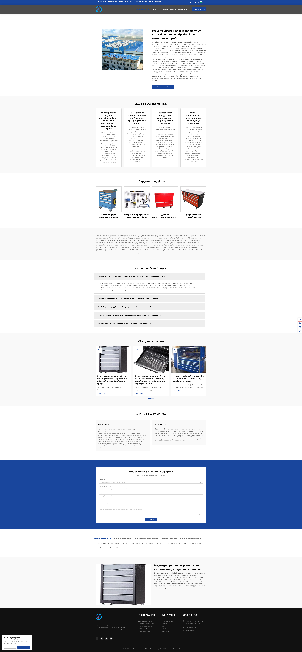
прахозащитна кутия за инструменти (146, 543)
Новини (173, 9)
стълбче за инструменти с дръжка (140, 547)
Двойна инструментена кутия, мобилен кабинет (165, 216)
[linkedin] (195, 2)
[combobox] (103, 489)
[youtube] (198, 2)
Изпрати (151, 519)
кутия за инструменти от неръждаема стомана (184, 543)
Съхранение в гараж (144, 631)
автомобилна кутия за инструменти (113, 543)
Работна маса (142, 628)
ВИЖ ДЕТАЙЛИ (108, 199)
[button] (149, 398)
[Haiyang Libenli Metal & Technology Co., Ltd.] (104, 9)
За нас (165, 9)
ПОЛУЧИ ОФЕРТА (199, 9)
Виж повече (101, 393)
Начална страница (143, 9)
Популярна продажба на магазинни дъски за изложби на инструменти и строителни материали (137, 216)
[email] (300, 327)
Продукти (155, 9)
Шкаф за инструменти (145, 621)
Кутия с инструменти (145, 626)
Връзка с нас (182, 9)
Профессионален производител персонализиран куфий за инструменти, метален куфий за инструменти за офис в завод (193, 216)
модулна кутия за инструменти (110, 547)
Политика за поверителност (179, 649)
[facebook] (193, 2)
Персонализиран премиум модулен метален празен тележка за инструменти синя (108, 216)
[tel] (300, 319)
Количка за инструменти (146, 623)
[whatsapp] (191, 2)
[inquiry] (300, 331)
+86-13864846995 (141, 1)
